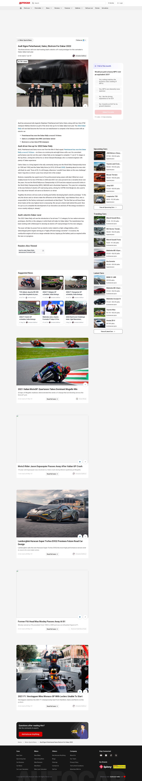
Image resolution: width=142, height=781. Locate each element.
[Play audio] (80, 461)
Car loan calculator (22, 769)
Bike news (37, 766)
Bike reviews (38, 762)
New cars (19, 755)
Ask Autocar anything (58, 755)
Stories (97, 8)
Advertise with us (75, 769)
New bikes (37, 755)
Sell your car (89, 8)
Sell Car (54, 769)
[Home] (20, 8)
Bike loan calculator (40, 769)
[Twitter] (116, 755)
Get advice (105, 8)
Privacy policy (74, 762)
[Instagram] (106, 755)
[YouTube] (101, 755)
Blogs (54, 759)
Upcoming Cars (21, 759)
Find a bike (38, 8)
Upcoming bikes (39, 759)
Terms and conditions (77, 766)
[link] (99, 155)
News (48, 8)
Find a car (27, 8)
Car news (19, 766)
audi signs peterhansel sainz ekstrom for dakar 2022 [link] (56, 742)
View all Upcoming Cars (106, 207)
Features (67, 8)
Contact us (55, 766)
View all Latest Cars (107, 331)
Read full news (51, 399)
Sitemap (54, 762)
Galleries (77, 8)
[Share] (85, 106)
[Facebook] (111, 755)
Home (20, 742)
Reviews (57, 8)
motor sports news (31, 742)
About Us (73, 755)
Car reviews (20, 762)
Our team (73, 759)
